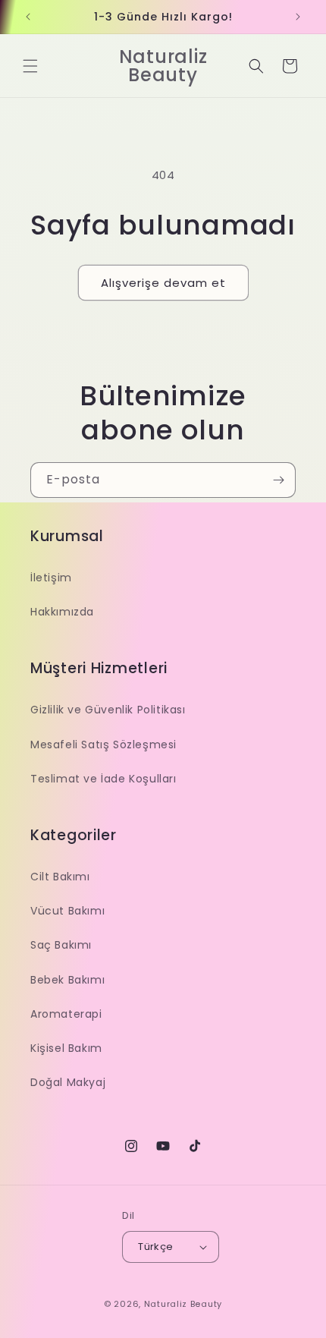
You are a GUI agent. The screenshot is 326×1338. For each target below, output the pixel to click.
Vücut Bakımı (67, 910)
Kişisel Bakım (66, 1048)
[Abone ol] (278, 480)
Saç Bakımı (61, 944)
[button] (30, 66)
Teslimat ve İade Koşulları (103, 778)
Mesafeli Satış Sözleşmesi (103, 744)
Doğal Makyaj (67, 1082)
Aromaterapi (66, 1014)
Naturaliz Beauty (183, 1304)
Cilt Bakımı (60, 876)
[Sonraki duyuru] (298, 16)
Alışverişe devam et (163, 283)
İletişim (51, 577)
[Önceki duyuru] (28, 16)
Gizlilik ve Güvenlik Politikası (108, 709)
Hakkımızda (62, 611)
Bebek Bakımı (67, 979)
